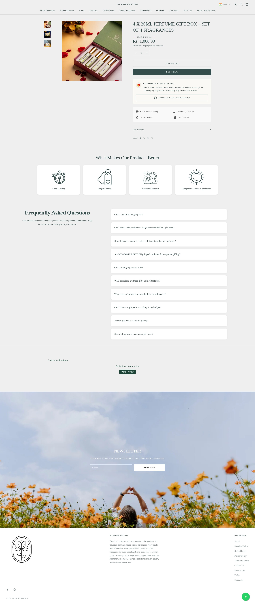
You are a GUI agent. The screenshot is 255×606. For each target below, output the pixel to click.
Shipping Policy (241, 546)
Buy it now (172, 72)
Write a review (127, 372)
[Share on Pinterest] (148, 138)
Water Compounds (127, 10)
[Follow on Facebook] (7, 589)
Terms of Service (241, 561)
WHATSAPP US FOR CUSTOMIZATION (174, 98)
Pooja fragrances (67, 10)
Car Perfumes (108, 10)
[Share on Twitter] (144, 138)
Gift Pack (160, 10)
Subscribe (149, 468)
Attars (81, 10)
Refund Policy (240, 551)
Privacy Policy (240, 556)
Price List (188, 10)
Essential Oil (145, 10)
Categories (238, 580)
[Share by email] (152, 138)
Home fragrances (47, 10)
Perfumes (93, 10)
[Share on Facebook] (140, 138)
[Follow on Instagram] (14, 589)
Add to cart (172, 63)
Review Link (239, 570)
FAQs (236, 575)
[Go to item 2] (47, 34)
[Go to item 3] (47, 44)
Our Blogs (174, 10)
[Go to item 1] (47, 24)
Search (237, 541)
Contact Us (239, 565)
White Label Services (206, 10)
